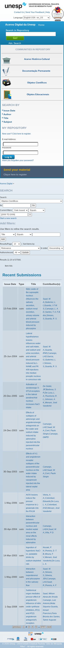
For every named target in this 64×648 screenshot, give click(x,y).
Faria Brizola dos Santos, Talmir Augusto (51, 616)
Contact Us (19, 12)
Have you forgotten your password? (18, 160)
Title (5, 118)
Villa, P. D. (49, 532)
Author (7, 114)
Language (18, 18)
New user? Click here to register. (16, 134)
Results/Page (6, 244)
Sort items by (28, 244)
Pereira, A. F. (50, 585)
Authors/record (6, 252)
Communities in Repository (32, 49)
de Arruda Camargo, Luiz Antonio (50, 600)
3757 (43, 627)
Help (48, 12)
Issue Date (9, 110)
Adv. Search (15, 43)
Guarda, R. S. (51, 319)
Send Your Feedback (34, 12)
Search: (3, 197)
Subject (7, 122)
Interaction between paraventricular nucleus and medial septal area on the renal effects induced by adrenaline (32, 529)
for (1, 205)
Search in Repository (17, 30)
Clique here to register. (15, 174)
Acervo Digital (6, 183)
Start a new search (8, 218)
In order (44, 248)
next (49, 627)
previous (17, 627)
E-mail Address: (9, 139)
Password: (6, 148)
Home (41, 25)
